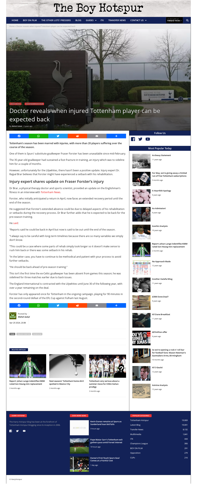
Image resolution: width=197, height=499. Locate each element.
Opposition (135, 452)
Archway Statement (161, 155)
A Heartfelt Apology (161, 190)
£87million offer (159, 332)
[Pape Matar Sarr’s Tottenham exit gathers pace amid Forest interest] (79, 445)
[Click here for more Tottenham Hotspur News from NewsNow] (174, 20)
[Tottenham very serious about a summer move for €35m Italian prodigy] (107, 366)
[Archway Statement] (141, 161)
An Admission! (159, 208)
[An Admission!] (141, 214)
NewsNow (37, 334)
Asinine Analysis (160, 385)
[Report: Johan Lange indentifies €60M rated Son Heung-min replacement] (27, 366)
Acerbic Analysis (160, 226)
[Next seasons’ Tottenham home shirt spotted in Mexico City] (67, 366)
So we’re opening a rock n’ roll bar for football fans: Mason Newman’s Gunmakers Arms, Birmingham (169, 352)
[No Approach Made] (141, 267)
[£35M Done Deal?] (141, 302)
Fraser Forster (23, 334)
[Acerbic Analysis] (141, 232)
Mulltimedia (135, 434)
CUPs (132, 457)
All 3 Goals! (157, 367)
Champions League (139, 443)
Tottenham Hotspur (34, 104)
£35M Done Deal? (160, 296)
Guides (90, 20)
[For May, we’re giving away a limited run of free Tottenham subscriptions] (141, 179)
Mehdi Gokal (17, 126)
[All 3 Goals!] (141, 373)
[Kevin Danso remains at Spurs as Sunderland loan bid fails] (79, 427)
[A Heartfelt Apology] (141, 196)
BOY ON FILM (30, 20)
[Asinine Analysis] (141, 391)
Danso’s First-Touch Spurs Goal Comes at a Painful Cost (105, 459)
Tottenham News (50, 192)
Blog (78, 20)
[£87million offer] (141, 338)
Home (15, 20)
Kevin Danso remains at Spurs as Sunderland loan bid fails (105, 423)
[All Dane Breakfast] (141, 320)
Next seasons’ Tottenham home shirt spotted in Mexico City (66, 382)
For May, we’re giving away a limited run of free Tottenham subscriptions (169, 174)
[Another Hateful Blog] (141, 285)
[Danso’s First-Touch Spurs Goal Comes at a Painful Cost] (79, 464)
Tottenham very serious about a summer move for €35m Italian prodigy (104, 384)
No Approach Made (161, 261)
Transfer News (117, 20)
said (15, 223)
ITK (102, 20)
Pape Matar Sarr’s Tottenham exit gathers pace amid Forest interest (106, 441)
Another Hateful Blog (162, 279)
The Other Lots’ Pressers (56, 20)
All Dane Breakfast (161, 314)
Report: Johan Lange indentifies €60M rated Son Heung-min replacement (27, 382)
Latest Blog (15, 104)
